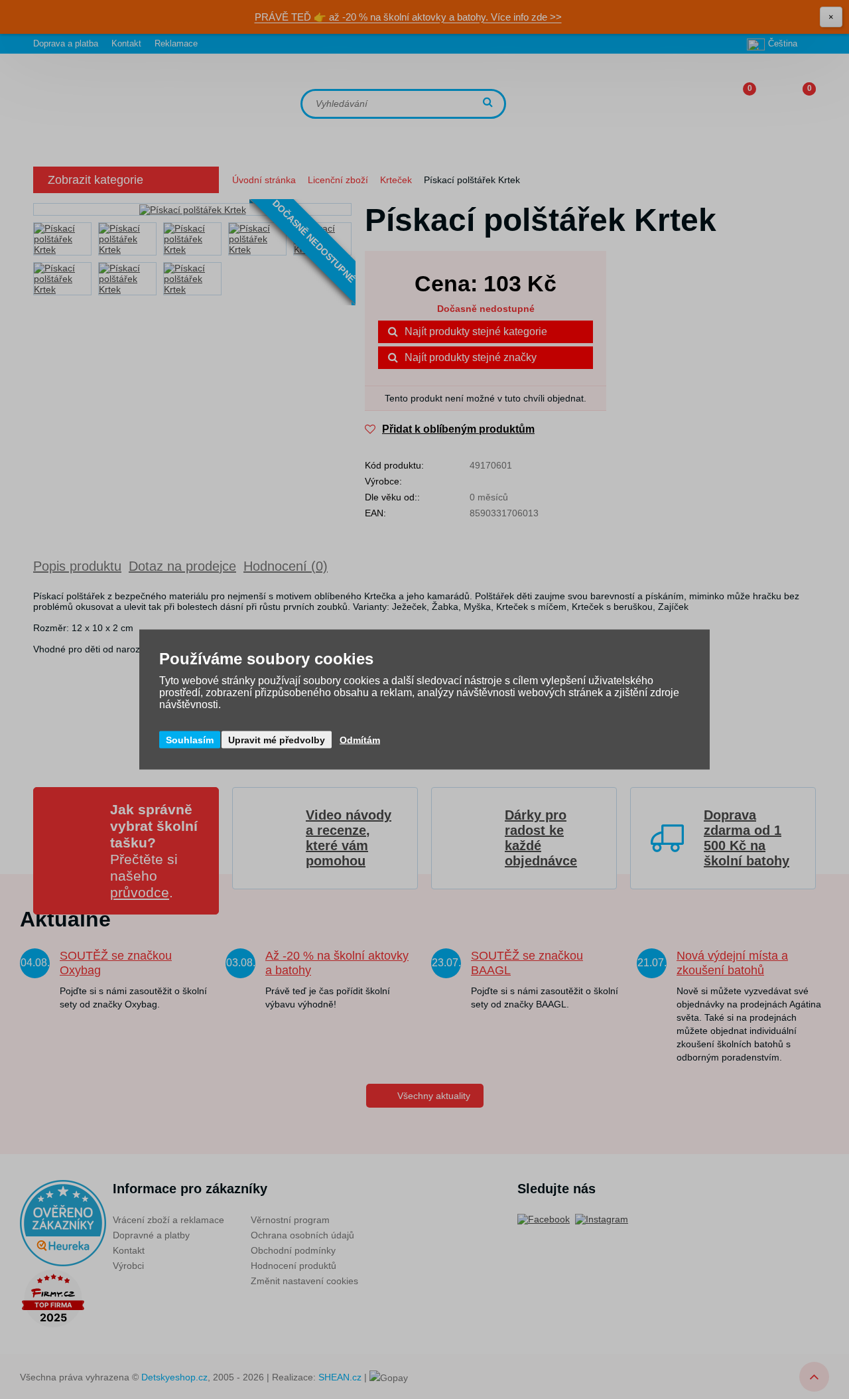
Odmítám (360, 740)
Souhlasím (190, 740)
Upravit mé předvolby (276, 740)
